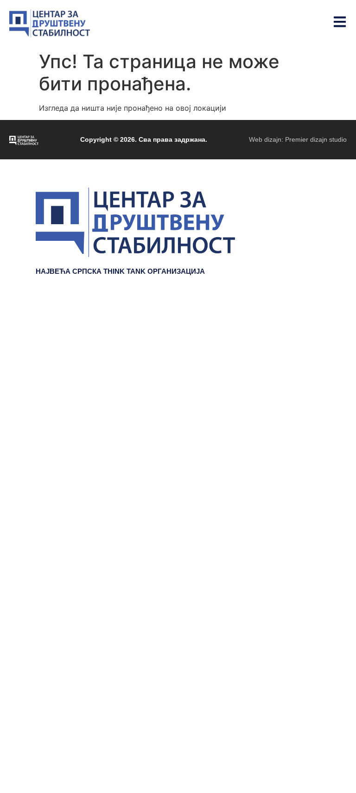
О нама (306, 406)
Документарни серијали (274, 337)
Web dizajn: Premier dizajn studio (298, 139)
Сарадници (298, 392)
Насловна (301, 323)
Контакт (305, 420)
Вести (309, 379)
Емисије (304, 365)
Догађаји (303, 351)
